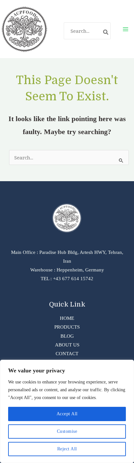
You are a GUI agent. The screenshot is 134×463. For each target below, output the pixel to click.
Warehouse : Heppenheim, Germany (67, 269)
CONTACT (67, 353)
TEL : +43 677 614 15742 (67, 278)
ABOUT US (67, 344)
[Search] (106, 33)
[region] (67, 411)
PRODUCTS (67, 327)
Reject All (67, 448)
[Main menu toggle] (125, 28)
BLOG (67, 336)
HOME (67, 318)
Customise (67, 431)
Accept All (67, 413)
